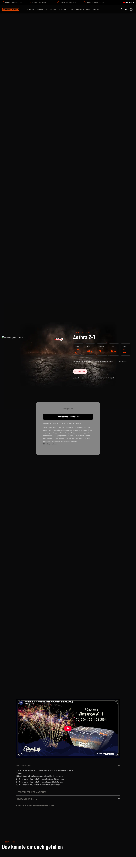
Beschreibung (23, 765)
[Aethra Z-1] (34, 356)
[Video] (58, 339)
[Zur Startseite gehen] (12, 9)
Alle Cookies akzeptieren (68, 417)
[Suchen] (121, 9)
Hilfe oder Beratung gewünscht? (35, 805)
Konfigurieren (68, 409)
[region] (34, 359)
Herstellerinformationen (31, 792)
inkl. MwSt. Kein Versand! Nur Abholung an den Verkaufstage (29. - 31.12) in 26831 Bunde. (100, 363)
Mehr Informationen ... (51, 444)
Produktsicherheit (27, 798)
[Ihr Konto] (126, 9)
